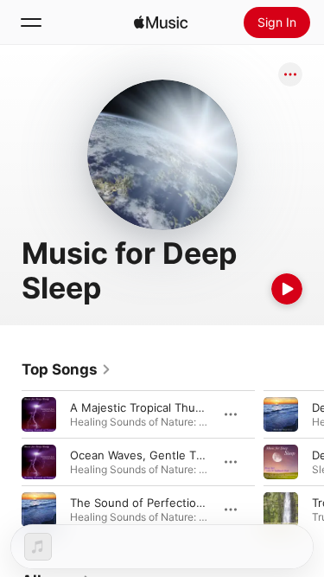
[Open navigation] (31, 22)
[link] (66, 369)
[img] (160, 22)
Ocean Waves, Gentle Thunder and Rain (177, 455)
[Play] (286, 289)
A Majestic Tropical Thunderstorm (160, 407)
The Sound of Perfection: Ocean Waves (176, 503)
